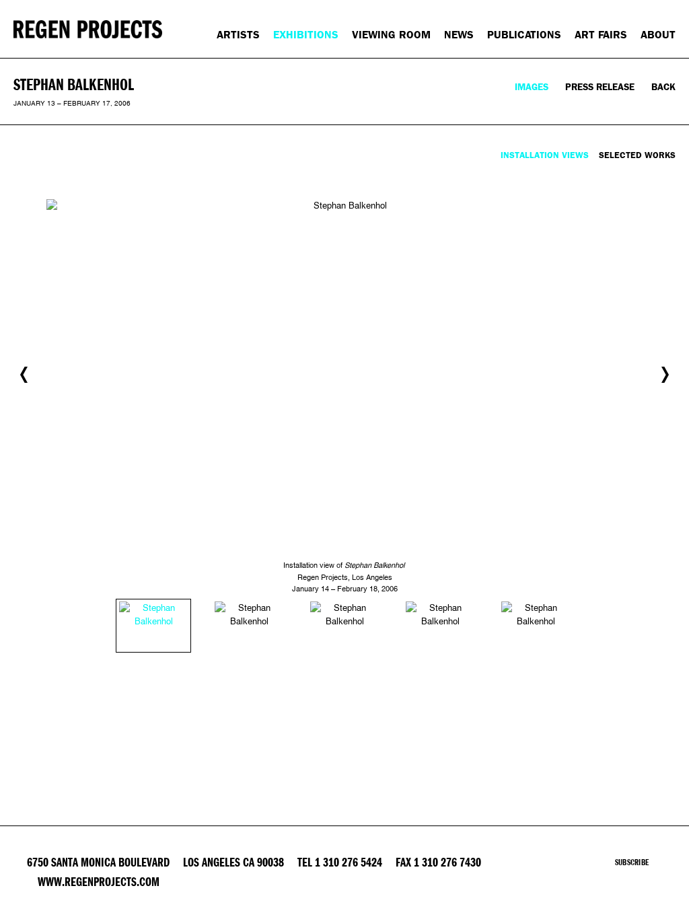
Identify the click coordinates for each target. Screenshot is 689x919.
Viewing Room (391, 34)
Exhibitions (305, 34)
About (658, 34)
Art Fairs (601, 34)
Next (665, 375)
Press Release (599, 87)
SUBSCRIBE (632, 862)
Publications (524, 34)
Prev (24, 375)
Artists (238, 34)
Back (663, 87)
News (459, 34)
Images (531, 87)
